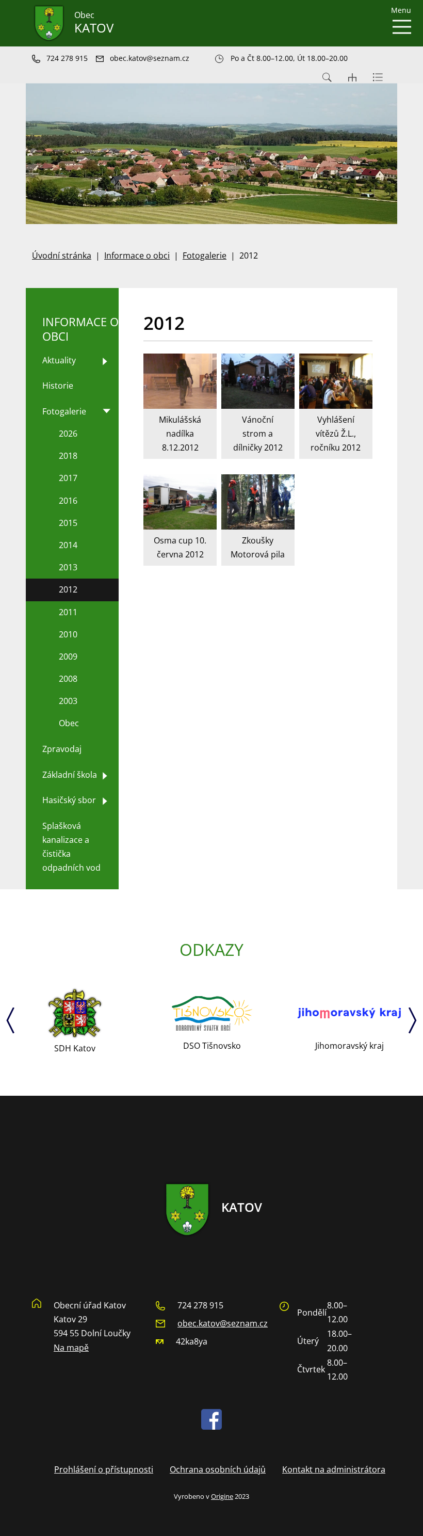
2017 (68, 478)
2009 (68, 656)
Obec (69, 723)
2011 (68, 612)
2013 (68, 567)
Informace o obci (137, 255)
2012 (68, 589)
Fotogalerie (204, 255)
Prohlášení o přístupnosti (103, 1469)
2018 (68, 455)
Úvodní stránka (61, 255)
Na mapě (71, 1347)
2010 (68, 634)
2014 (68, 545)
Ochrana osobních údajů (218, 1469)
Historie (57, 385)
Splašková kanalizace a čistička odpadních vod (71, 847)
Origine (222, 1496)
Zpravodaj (62, 749)
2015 (68, 523)
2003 (68, 701)
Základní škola (69, 774)
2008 (68, 678)
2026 (68, 433)
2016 (68, 500)
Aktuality (59, 360)
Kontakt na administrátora (333, 1469)
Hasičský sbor (69, 800)
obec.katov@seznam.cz (222, 1323)
